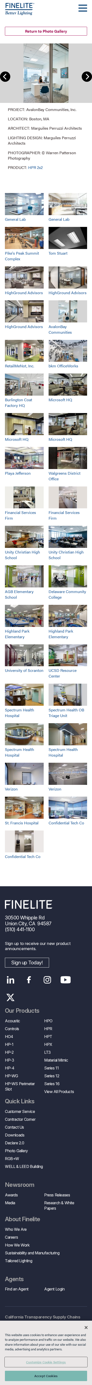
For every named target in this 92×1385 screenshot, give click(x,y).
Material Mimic (56, 1060)
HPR (48, 1028)
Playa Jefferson (18, 473)
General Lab (15, 219)
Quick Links (19, 1101)
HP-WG (11, 1075)
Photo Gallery (16, 1150)
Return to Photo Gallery (46, 31)
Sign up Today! (27, 963)
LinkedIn (10, 979)
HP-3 (9, 1060)
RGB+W (12, 1158)
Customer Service (20, 1111)
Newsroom (19, 1184)
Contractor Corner (20, 1119)
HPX (48, 1044)
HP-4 (9, 1068)
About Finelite (22, 1219)
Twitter (10, 997)
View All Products (59, 1091)
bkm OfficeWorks (63, 366)
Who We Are (16, 1229)
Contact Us (14, 1127)
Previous (5, 76)
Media (10, 1202)
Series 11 (51, 1068)
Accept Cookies (46, 1375)
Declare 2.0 (14, 1142)
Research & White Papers (59, 1205)
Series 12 (51, 1075)
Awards (11, 1194)
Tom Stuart (58, 253)
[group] (46, 107)
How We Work (17, 1245)
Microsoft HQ (60, 399)
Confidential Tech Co (66, 823)
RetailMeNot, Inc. (19, 366)
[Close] (86, 1327)
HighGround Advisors (24, 292)
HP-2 (9, 1052)
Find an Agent (16, 1289)
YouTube (65, 979)
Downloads (14, 1135)
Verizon (11, 789)
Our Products (22, 1010)
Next (87, 76)
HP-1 (9, 1044)
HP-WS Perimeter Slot (20, 1086)
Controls (12, 1028)
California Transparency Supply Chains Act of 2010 (42, 1320)
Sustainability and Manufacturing (32, 1252)
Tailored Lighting (18, 1260)
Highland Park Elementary (17, 633)
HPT (48, 1036)
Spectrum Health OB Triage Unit (66, 712)
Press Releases (57, 1194)
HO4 (9, 1036)
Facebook (28, 979)
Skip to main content (18, 12)
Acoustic (12, 1020)
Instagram (47, 979)
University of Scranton (24, 670)
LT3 (47, 1052)
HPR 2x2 (35, 167)
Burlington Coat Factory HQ (18, 402)
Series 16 (51, 1083)
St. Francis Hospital (22, 823)
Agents (14, 1279)
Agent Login (54, 1289)
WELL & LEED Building (24, 1166)
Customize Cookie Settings (46, 1362)
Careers (11, 1237)
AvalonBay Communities (60, 329)
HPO (48, 1020)
